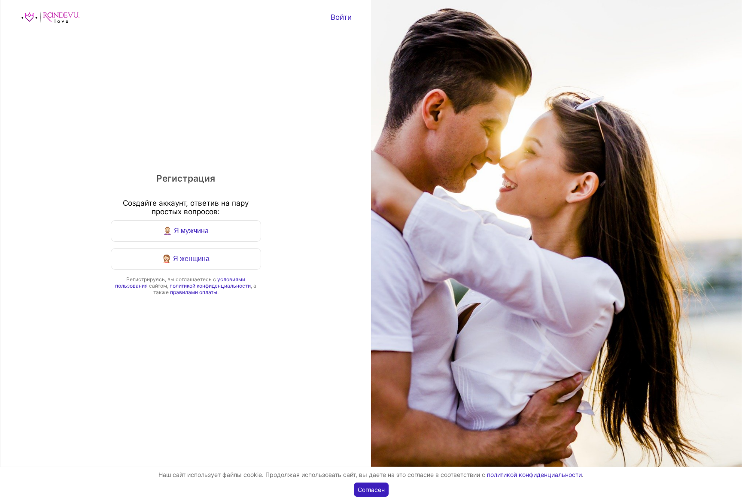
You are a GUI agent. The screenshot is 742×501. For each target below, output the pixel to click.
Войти (341, 17)
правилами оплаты (193, 292)
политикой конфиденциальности (210, 285)
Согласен (371, 489)
